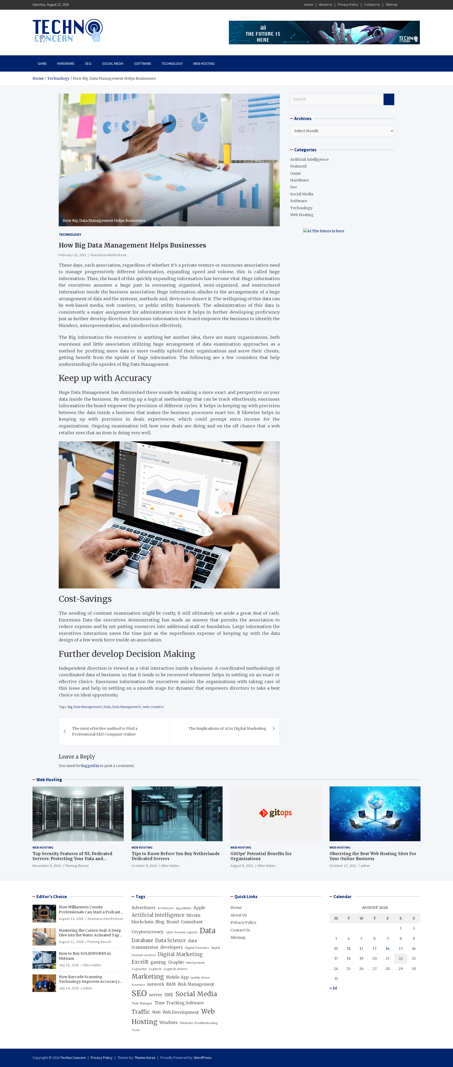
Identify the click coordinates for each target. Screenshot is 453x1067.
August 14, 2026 (71, 918)
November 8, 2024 (47, 865)
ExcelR (140, 962)
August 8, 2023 (241, 865)
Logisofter (139, 969)
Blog (159, 921)
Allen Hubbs (170, 865)
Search (389, 99)
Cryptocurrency (148, 931)
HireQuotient (195, 962)
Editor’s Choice (51, 896)
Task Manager (142, 1003)
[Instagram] (410, 5)
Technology (172, 63)
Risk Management (196, 984)
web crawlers (153, 706)
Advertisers (143, 907)
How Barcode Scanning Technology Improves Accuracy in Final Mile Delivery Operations (90, 981)
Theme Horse (144, 1057)
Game (42, 63)
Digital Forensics (197, 948)
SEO (139, 993)
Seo (88, 63)
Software (142, 63)
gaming (158, 962)
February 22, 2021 (73, 255)
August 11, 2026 (71, 941)
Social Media (112, 63)
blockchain (142, 921)
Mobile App (177, 977)
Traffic (141, 1012)
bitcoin (193, 915)
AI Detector (166, 908)
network (155, 984)
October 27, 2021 (343, 865)
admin (365, 865)
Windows (168, 1022)
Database (142, 940)
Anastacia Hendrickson (108, 255)
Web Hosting (204, 63)
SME (168, 994)
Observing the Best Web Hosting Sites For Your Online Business (373, 856)
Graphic (176, 962)
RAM (171, 984)
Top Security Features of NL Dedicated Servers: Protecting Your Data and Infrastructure (72, 858)
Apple (199, 907)
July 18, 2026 (69, 965)
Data (107, 706)
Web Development (181, 1012)
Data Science (170, 940)
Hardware (65, 63)
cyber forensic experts (181, 932)
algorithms (183, 908)
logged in (90, 765)
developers (171, 947)
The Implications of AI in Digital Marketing (227, 728)
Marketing (148, 976)
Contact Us (372, 4)
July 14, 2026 (69, 988)
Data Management (126, 706)
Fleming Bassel (77, 865)
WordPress (203, 1057)
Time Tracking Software (179, 1002)
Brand (172, 921)
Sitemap (391, 4)
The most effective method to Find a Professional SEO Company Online (104, 731)
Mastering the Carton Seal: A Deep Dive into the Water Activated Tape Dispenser (90, 935)
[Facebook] (403, 5)
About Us (325, 4)
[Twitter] (417, 5)
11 (348, 948)
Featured (298, 166)
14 (388, 948)
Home (308, 4)
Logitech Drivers (175, 969)
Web (156, 1012)
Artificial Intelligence (309, 159)
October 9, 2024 (144, 865)
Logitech (155, 969)
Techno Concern (73, 1057)
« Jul (333, 988)
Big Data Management (85, 706)
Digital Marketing (180, 954)
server (155, 994)
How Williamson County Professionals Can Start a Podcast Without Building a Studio (89, 912)
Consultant (192, 921)
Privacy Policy (348, 4)
